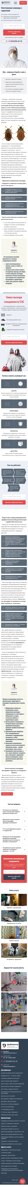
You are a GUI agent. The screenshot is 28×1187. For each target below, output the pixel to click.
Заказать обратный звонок (14, 32)
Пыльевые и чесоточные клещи (9, 1141)
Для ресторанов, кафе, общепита (9, 1081)
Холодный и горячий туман (8, 1155)
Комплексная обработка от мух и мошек (11, 1144)
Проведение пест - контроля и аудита (11, 1075)
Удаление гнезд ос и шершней (9, 1126)
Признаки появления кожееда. (13, 79)
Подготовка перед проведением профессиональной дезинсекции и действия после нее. (15, 84)
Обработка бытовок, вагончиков (9, 1115)
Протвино (6, 1051)
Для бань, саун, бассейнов (8, 1096)
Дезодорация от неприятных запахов (11, 1150)
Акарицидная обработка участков (10, 1129)
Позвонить (23, 2)
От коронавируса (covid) (7, 1109)
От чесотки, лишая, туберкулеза (9, 1112)
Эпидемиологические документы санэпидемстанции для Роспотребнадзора (12, 1169)
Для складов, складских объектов (9, 1089)
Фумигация (4, 1173)
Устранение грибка (6, 1152)
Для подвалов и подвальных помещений (11, 1098)
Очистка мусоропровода (7, 1106)
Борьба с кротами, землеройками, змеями (12, 1158)
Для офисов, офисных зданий (8, 1101)
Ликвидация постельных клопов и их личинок (13, 1121)
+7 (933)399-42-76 (15, 41)
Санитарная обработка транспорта (10, 1078)
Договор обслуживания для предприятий (11, 1073)
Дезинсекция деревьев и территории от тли (12, 1131)
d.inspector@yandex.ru (9, 1066)
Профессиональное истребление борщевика (12, 1163)
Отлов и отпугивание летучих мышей (11, 1160)
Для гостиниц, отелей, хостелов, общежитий (12, 1083)
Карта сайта (15, 1180)
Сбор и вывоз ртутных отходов (9, 1166)
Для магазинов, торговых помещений (11, 1086)
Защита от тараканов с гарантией (10, 1123)
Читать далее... (6, 794)
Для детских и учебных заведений (10, 1104)
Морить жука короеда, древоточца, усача (12, 1134)
